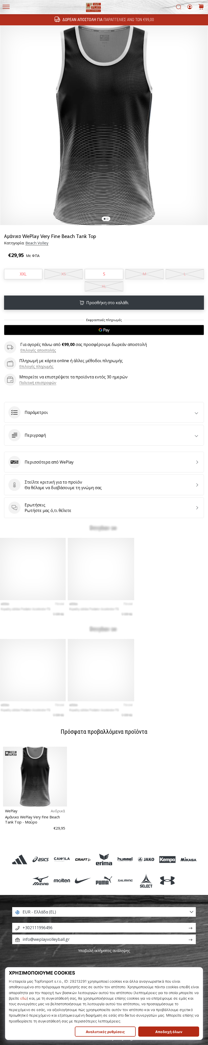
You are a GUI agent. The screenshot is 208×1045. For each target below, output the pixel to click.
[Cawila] (61, 859)
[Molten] (61, 880)
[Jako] (146, 859)
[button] (104, 412)
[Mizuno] (40, 880)
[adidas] (19, 859)
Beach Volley (36, 242)
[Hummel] (125, 859)
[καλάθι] (201, 7)
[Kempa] (167, 859)
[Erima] (103, 859)
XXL (23, 274)
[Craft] (82, 859)
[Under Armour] (167, 880)
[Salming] (125, 880)
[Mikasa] (188, 859)
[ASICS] (40, 859)
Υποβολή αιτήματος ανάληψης (104, 950)
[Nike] (82, 880)
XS (63, 274)
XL (104, 286)
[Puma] (103, 880)
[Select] (146, 880)
